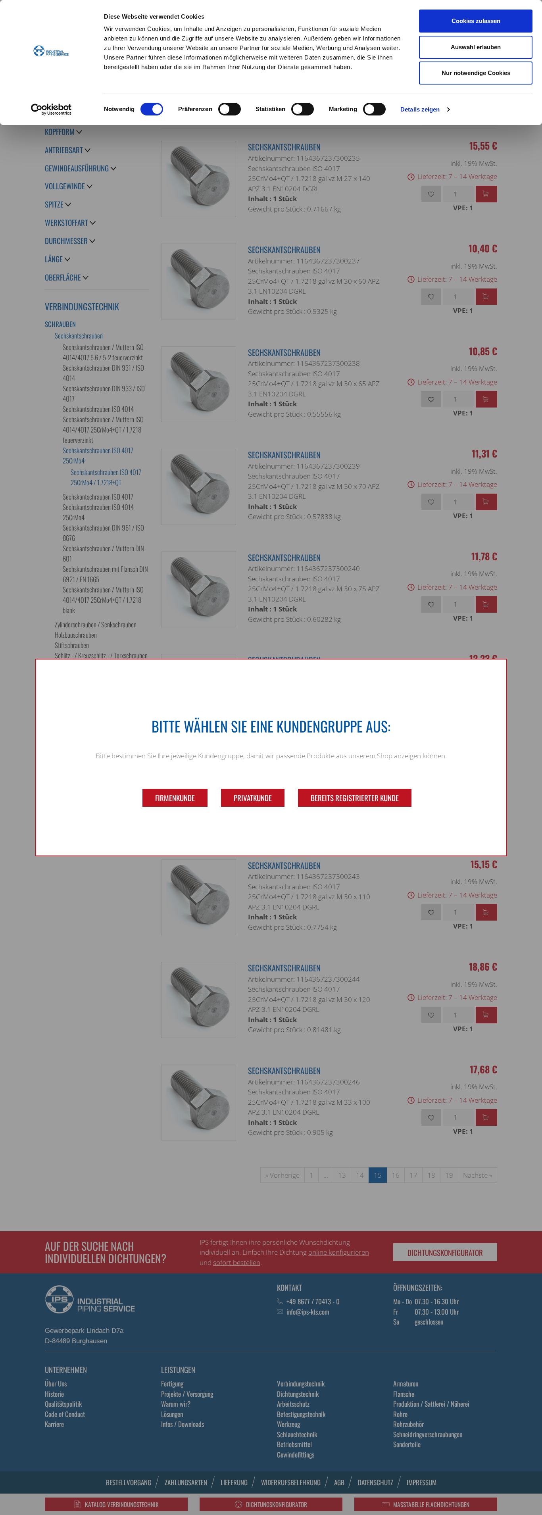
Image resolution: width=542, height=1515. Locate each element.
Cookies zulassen (476, 20)
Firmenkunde (175, 797)
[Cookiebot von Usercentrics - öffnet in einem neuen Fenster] (51, 109)
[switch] (229, 109)
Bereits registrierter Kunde (355, 797)
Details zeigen (420, 109)
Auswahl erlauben (476, 47)
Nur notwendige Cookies (476, 72)
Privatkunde (253, 797)
